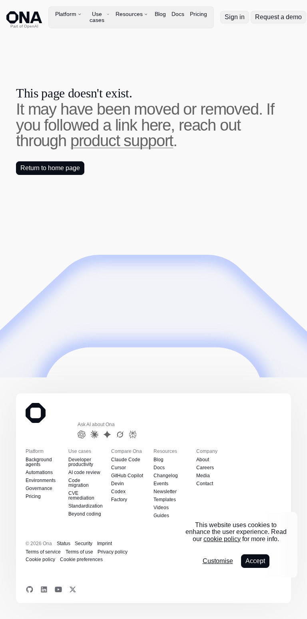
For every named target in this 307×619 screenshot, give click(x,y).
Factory (119, 499)
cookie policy (222, 539)
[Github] (30, 589)
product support (69, 141)
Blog (160, 14)
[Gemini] (107, 434)
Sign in (235, 17)
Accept (255, 561)
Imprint (103, 543)
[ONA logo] (24, 17)
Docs (178, 14)
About (202, 459)
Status (63, 543)
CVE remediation (81, 495)
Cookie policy (105, 552)
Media (202, 475)
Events (161, 483)
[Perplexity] (133, 434)
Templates (164, 499)
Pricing (199, 14)
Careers (204, 467)
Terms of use (39, 552)
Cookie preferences (46, 559)
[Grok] (120, 434)
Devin (117, 483)
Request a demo (278, 17)
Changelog (165, 475)
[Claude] (94, 434)
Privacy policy (71, 552)
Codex (118, 491)
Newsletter (165, 491)
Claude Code (125, 459)
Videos (161, 507)
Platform (65, 14)
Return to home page (50, 168)
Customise (217, 561)
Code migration (78, 483)
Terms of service (132, 543)
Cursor (118, 467)
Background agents (39, 462)
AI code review (83, 472)
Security (82, 543)
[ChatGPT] (82, 434)
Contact (204, 483)
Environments (40, 480)
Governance (38, 488)
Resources (129, 14)
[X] (73, 589)
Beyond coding (84, 514)
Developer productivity (81, 462)
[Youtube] (58, 589)
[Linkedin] (44, 589)
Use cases (97, 17)
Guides (161, 515)
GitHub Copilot (127, 475)
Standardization (85, 506)
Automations (39, 472)
